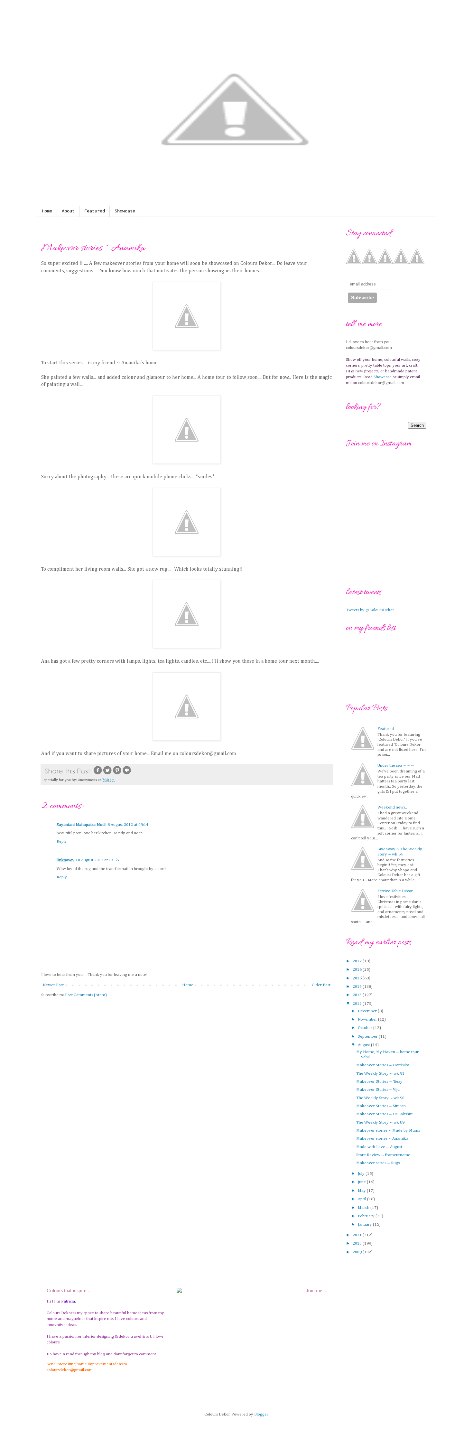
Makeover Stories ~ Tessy (379, 1082)
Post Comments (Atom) (86, 995)
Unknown (65, 860)
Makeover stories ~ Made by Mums (388, 1130)
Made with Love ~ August (379, 1147)
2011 (358, 1235)
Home (47, 211)
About (68, 211)
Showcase (125, 211)
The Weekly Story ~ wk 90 (380, 1098)
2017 (358, 961)
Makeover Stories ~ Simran (381, 1106)
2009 (358, 1252)
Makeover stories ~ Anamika (382, 1138)
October (365, 1028)
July (362, 1174)
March (364, 1208)
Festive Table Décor (395, 891)
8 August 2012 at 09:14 (127, 825)
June (362, 1182)
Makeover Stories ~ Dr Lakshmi (384, 1114)
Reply (62, 841)
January (365, 1224)
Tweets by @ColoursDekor (370, 610)
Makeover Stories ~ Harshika (382, 1065)
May (362, 1191)
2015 (358, 978)
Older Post (321, 985)
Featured (94, 211)
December (368, 1011)
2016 (358, 969)
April (362, 1199)
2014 (358, 987)
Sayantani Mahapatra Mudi (81, 825)
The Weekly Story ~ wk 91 (380, 1073)
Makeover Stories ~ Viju (378, 1090)
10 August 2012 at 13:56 (97, 860)
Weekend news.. (392, 807)
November (368, 1019)
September (368, 1036)
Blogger (261, 1414)
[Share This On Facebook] (98, 774)
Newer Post (53, 985)
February (367, 1216)
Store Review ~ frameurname (383, 1155)
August (364, 1045)
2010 (358, 1243)
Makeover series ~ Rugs (378, 1163)
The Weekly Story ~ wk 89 (380, 1122)
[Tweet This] (107, 774)
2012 (358, 1004)
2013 (358, 995)
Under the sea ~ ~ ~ (395, 765)
